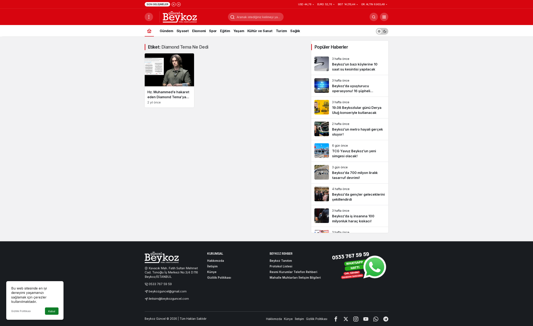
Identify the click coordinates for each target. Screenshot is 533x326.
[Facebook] (335, 319)
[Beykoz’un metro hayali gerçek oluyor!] (349, 129)
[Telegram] (385, 319)
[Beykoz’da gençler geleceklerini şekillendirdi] (349, 194)
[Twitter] (345, 319)
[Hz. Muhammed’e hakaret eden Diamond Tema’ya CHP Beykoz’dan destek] (169, 80)
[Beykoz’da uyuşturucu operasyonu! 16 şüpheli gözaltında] (349, 86)
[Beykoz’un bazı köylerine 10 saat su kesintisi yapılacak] (349, 64)
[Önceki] (173, 4)
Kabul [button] (51, 311)
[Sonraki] (178, 4)
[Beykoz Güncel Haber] (180, 16)
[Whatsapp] (375, 319)
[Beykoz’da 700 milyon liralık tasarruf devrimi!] (349, 172)
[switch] (382, 31)
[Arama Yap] (374, 17)
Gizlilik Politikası (21, 311)
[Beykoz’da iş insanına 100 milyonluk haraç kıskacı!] (349, 216)
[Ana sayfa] (149, 30)
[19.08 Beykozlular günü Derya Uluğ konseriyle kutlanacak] (349, 107)
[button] (384, 17)
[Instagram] (355, 319)
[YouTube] (365, 319)
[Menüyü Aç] (149, 17)
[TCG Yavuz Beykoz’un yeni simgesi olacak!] (349, 151)
